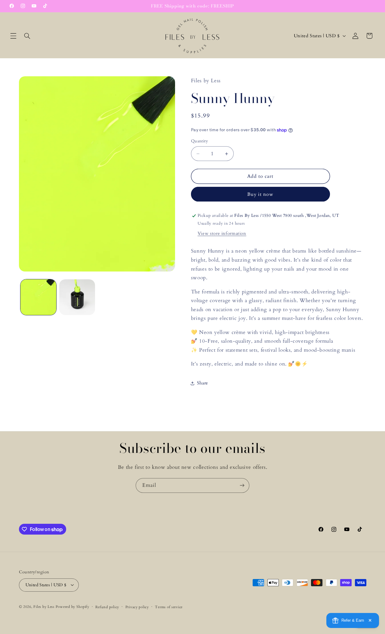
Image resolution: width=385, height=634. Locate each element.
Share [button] (202, 383)
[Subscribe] (242, 485)
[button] (13, 36)
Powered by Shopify (72, 606)
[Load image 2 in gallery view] (77, 297)
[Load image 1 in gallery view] (38, 297)
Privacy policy (137, 607)
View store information (222, 233)
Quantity (199, 141)
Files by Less (43, 606)
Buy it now (260, 194)
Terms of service (169, 607)
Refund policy (107, 607)
